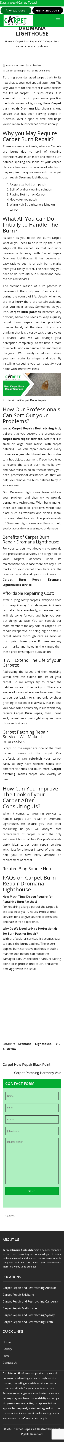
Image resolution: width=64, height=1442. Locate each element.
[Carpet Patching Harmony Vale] (59, 1066)
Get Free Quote (47, 10)
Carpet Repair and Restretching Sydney (29, 1315)
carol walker (35, 65)
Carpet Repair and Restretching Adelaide (30, 1288)
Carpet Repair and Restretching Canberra (30, 1301)
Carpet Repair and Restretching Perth (28, 1322)
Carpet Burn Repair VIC (28, 41)
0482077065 (17, 10)
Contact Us (10, 1363)
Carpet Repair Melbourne (20, 1308)
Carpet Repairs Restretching (20, 1250)
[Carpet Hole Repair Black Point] (59, 1061)
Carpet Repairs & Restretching (34, 1429)
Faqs (6, 1356)
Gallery (7, 1349)
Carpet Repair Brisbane (18, 1295)
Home (8, 41)
